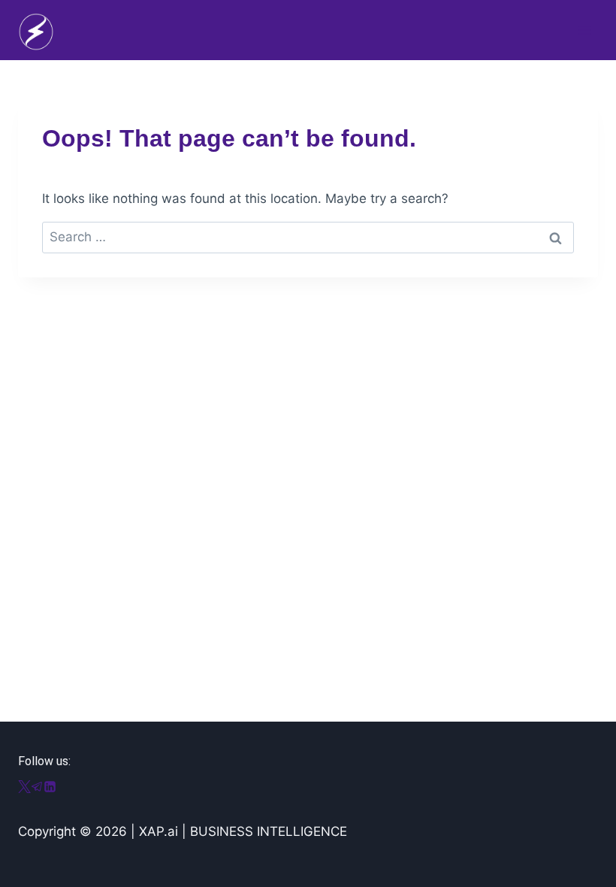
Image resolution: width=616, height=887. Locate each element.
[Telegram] (37, 788)
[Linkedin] (50, 788)
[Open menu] (584, 29)
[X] (24, 788)
